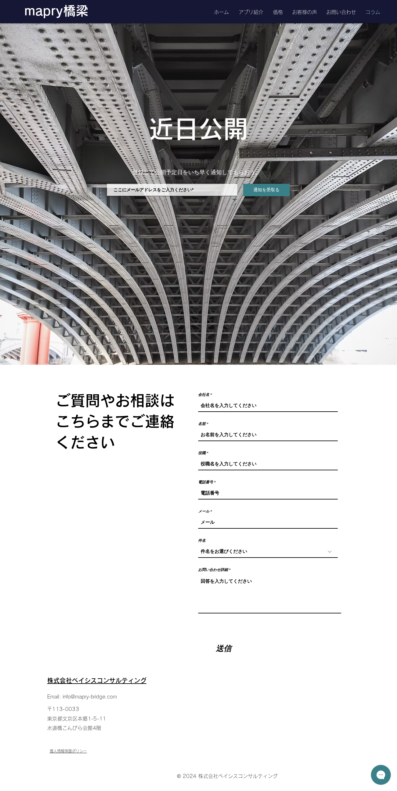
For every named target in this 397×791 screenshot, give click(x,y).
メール (203, 511)
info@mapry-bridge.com (90, 696)
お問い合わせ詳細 (213, 570)
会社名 (203, 394)
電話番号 (205, 482)
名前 (202, 424)
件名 (202, 540)
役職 (202, 453)
